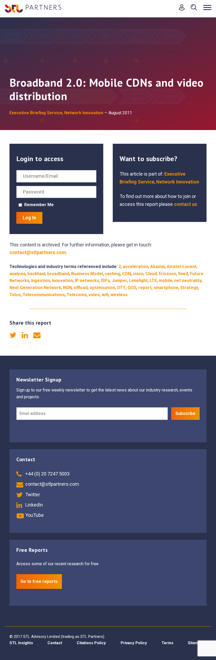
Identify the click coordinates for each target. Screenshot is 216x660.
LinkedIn (33, 505)
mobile (165, 280)
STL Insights (21, 643)
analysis (17, 273)
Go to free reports (39, 581)
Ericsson (167, 273)
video (94, 294)
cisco (138, 273)
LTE (153, 280)
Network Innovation (83, 112)
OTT (121, 287)
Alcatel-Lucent (182, 266)
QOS (131, 287)
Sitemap (195, 643)
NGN (67, 287)
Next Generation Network (35, 287)
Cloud (151, 273)
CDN (126, 273)
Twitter (32, 494)
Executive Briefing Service (35, 112)
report (145, 287)
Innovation (62, 280)
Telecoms (77, 294)
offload (80, 287)
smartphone (166, 287)
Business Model (87, 273)
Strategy (189, 287)
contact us (185, 204)
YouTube (34, 515)
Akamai (157, 266)
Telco (15, 294)
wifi (105, 294)
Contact (54, 643)
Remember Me (39, 204)
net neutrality (188, 280)
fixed (183, 273)
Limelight (138, 280)
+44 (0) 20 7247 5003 (47, 474)
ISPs (105, 280)
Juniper (119, 280)
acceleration (135, 266)
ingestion (40, 280)
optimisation (102, 287)
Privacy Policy (134, 643)
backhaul (36, 273)
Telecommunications (44, 294)
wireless (118, 294)
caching (112, 273)
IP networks (87, 280)
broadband (58, 273)
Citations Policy (91, 643)
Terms (167, 643)
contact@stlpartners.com (37, 252)
